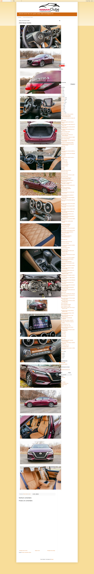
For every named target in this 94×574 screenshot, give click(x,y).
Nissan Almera (63, 332)
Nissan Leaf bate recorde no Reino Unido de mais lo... (67, 328)
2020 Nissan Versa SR (65, 226)
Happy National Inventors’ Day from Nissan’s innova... (67, 259)
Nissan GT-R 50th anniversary (66, 261)
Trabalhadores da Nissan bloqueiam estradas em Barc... (67, 144)
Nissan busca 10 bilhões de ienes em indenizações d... (67, 271)
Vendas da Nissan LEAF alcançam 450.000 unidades (67, 341)
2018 (61, 354)
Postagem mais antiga (51, 550)
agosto (62, 103)
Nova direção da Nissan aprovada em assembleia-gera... (67, 217)
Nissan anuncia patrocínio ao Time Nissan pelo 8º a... (67, 316)
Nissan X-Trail (63, 335)
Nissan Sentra (63, 336)
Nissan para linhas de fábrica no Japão (68, 137)
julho (62, 105)
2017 (61, 356)
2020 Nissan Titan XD (65, 345)
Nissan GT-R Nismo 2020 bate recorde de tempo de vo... (67, 330)
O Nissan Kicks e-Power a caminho (67, 114)
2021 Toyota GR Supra (65, 243)
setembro (63, 102)
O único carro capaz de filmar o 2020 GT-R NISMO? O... (67, 313)
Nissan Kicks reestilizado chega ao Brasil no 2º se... (67, 181)
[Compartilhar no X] (35, 494)
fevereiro (62, 112)
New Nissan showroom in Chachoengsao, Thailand (66, 188)
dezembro (63, 97)
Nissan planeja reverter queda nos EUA (68, 230)
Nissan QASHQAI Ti (64, 303)
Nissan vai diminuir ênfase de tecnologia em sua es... (66, 236)
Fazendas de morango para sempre (67, 142)
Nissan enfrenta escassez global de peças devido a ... (67, 195)
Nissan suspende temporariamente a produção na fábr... (67, 288)
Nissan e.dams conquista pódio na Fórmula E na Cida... (67, 232)
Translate (63, 377)
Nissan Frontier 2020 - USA (66, 325)
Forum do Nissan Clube (28, 17)
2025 (61, 88)
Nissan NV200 (63, 292)
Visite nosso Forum (63, 384)
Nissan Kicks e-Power (65, 133)
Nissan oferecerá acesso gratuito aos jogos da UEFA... (67, 212)
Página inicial (37, 550)
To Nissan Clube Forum (64, 383)
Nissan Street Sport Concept (66, 170)
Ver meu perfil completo (63, 364)
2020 (61, 96)
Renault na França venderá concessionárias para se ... (66, 116)
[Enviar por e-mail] (33, 494)
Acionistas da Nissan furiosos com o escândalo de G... (67, 214)
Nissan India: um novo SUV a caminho (67, 257)
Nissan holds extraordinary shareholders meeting (65, 225)
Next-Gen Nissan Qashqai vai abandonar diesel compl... (66, 178)
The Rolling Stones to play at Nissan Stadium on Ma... (67, 311)
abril (62, 109)
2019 (61, 353)
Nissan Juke (63, 234)
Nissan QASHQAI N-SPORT (66, 304)
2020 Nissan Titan (64, 161)
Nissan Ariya (63, 155)
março (62, 111)
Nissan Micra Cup (64, 239)
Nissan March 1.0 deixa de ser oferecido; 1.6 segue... (66, 183)
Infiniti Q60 (63, 149)
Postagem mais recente (23, 550)
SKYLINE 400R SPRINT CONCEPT (67, 320)
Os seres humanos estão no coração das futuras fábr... (67, 268)
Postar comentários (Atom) (26, 552)
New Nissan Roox (64, 159)
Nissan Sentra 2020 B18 (65, 138)
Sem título (63, 167)
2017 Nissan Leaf (64, 253)
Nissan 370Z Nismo (64, 162)
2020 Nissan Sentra (64, 171)
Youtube (19, 17)
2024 (61, 90)
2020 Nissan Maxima (64, 164)
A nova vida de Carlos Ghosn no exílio (67, 174)
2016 (61, 357)
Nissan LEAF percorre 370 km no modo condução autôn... (68, 299)
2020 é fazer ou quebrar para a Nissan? (68, 293)
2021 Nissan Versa (64, 173)
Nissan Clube (62, 362)
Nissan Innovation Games (65, 131)
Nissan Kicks (63, 333)
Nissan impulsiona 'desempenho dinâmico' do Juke (66, 273)
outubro (62, 100)
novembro (63, 99)
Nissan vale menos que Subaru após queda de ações (67, 251)
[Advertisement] (37, 540)
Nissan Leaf (63, 338)
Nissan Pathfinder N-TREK (65, 306)
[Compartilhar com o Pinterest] (38, 494)
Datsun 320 (63, 146)
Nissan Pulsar (63, 120)
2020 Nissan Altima (64, 165)
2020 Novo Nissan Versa (65, 247)
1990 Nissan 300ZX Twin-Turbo (66, 241)
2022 (61, 93)
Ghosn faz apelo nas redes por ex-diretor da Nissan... (67, 135)
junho (62, 106)
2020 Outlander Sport (65, 346)
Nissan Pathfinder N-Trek (65, 324)
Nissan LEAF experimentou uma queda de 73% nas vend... (68, 285)
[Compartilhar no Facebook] (36, 494)
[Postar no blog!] (34, 494)
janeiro (62, 351)
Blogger (52, 559)
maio (62, 108)
